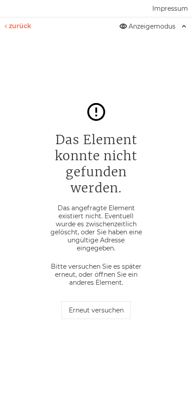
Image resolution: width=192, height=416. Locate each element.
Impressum (170, 8)
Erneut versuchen (96, 310)
